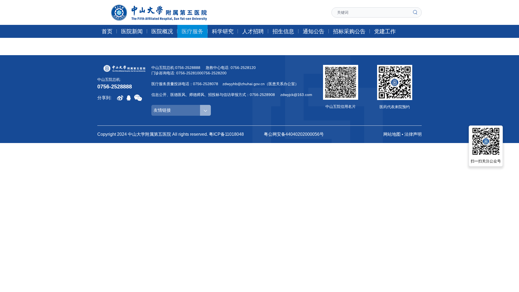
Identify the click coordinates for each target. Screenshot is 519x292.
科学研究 (223, 31)
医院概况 (162, 31)
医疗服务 (192, 31)
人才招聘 (253, 31)
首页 (107, 31)
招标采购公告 (349, 31)
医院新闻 (132, 31)
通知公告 (313, 31)
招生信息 (283, 31)
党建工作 (385, 31)
